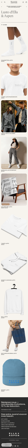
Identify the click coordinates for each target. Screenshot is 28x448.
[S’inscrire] (25, 409)
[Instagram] (13, 446)
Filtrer (5, 24)
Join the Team (5, 428)
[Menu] (1, 2)
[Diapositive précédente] (1, 6)
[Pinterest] (18, 446)
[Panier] (26, 2)
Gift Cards (4, 419)
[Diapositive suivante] (26, 6)
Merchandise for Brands (8, 426)
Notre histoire (5, 421)
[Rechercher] (4, 2)
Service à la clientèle (7, 422)
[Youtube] (15, 446)
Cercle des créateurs (7, 424)
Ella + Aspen (16, 440)
